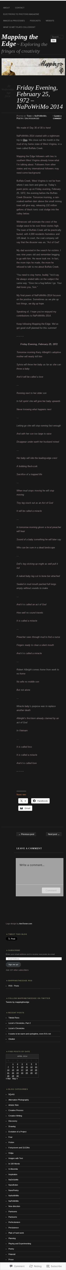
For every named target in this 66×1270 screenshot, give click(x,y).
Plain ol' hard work (16, 1233)
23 (18, 1073)
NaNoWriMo (13, 1196)
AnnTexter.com (25, 924)
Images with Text (15, 1158)
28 (8, 1076)
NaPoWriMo (40, 116)
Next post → (54, 834)
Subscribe (14, 950)
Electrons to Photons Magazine (21, 14)
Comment (51, 890)
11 (27, 1067)
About (6, 8)
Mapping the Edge (19, 40)
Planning (12, 1238)
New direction (14, 1206)
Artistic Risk (13, 1105)
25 (27, 1073)
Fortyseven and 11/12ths (19, 1148)
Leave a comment (57, 117)
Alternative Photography (18, 1100)
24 (22, 1073)
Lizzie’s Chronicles (16, 1028)
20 (36, 1070)
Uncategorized (32, 118)
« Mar (8, 1079)
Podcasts (35, 21)
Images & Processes (14, 21)
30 (18, 1076)
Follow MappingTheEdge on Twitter (29, 998)
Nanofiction (13, 1185)
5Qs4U (11, 1094)
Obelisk (11, 1039)
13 (36, 1067)
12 (31, 1067)
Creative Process (15, 1110)
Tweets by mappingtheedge (17, 1002)
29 (13, 1076)
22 (13, 1073)
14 (8, 1070)
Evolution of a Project (17, 1132)
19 (31, 1070)
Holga (10, 1153)
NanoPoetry (13, 1190)
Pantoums (12, 1211)
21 (8, 1073)
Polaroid (11, 1254)
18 (27, 1070)
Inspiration (12, 1174)
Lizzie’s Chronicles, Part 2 (19, 1023)
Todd (29, 116)
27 (36, 1073)
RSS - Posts (13, 986)
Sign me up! (13, 964)
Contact (19, 8)
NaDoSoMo (13, 1180)
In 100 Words (14, 1164)
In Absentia (13, 1169)
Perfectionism (14, 1222)
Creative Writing (15, 1116)
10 (22, 1067)
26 (31, 1073)
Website (50, 21)
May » (15, 1079)
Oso (25, 140)
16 (18, 1070)
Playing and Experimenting (19, 1244)
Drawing (11, 1126)
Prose (11, 1259)
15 (13, 1070)
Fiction (11, 1142)
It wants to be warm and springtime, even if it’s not (29, 1034)
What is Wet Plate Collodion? (19, 27)
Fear (10, 1137)
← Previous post (26, 834)
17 (22, 1070)
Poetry (20, 118)
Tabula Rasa (13, 1018)
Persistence (13, 1228)
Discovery (12, 1121)
